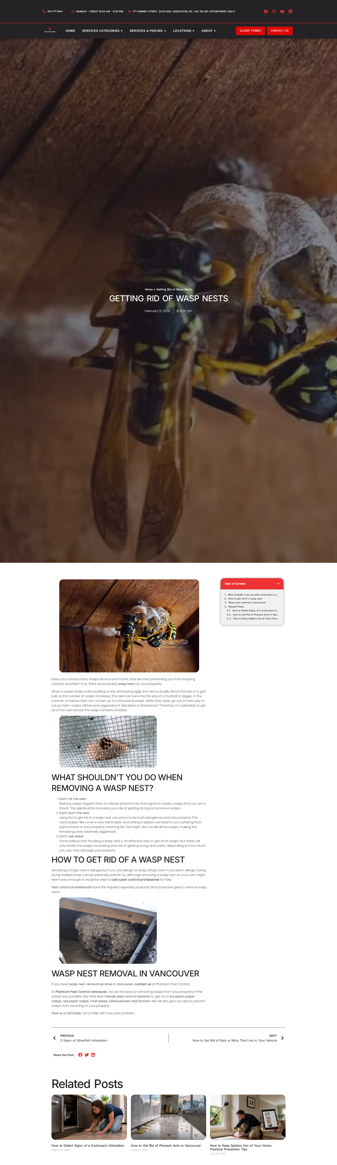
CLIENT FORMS (250, 30)
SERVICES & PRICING (146, 30)
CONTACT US (280, 30)
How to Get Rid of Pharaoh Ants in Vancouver (256, 614)
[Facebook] (266, 11)
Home (149, 289)
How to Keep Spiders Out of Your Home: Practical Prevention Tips (256, 618)
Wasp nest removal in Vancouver (247, 602)
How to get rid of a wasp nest (245, 598)
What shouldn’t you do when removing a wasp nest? (254, 594)
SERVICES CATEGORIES (100, 30)
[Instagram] (274, 11)
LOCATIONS (182, 30)
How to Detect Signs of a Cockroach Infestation (256, 610)
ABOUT (207, 30)
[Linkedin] (290, 11)
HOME (70, 30)
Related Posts (236, 606)
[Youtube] (282, 11)
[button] (278, 583)
